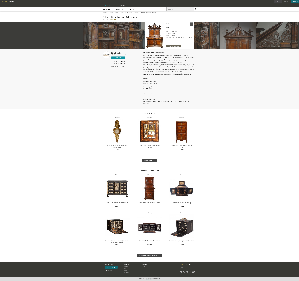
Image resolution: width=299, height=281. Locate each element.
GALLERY (113, 66)
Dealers (143, 266)
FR (284, 1)
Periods (125, 270)
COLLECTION (120, 66)
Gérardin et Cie (116, 53)
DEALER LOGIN (111, 267)
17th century (136, 12)
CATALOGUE (106, 6)
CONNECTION (295, 1)
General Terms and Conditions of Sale (153, 278)
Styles (125, 268)
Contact (181, 268)
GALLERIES (121, 6)
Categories (126, 266)
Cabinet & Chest (123, 12)
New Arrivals (106, 9)
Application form (109, 270)
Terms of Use (141, 278)
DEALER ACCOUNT (109, 264)
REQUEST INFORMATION (173, 46)
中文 (288, 1)
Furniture (116, 12)
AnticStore (105, 12)
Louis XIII (130, 12)
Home (181, 267)
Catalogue (111, 12)
